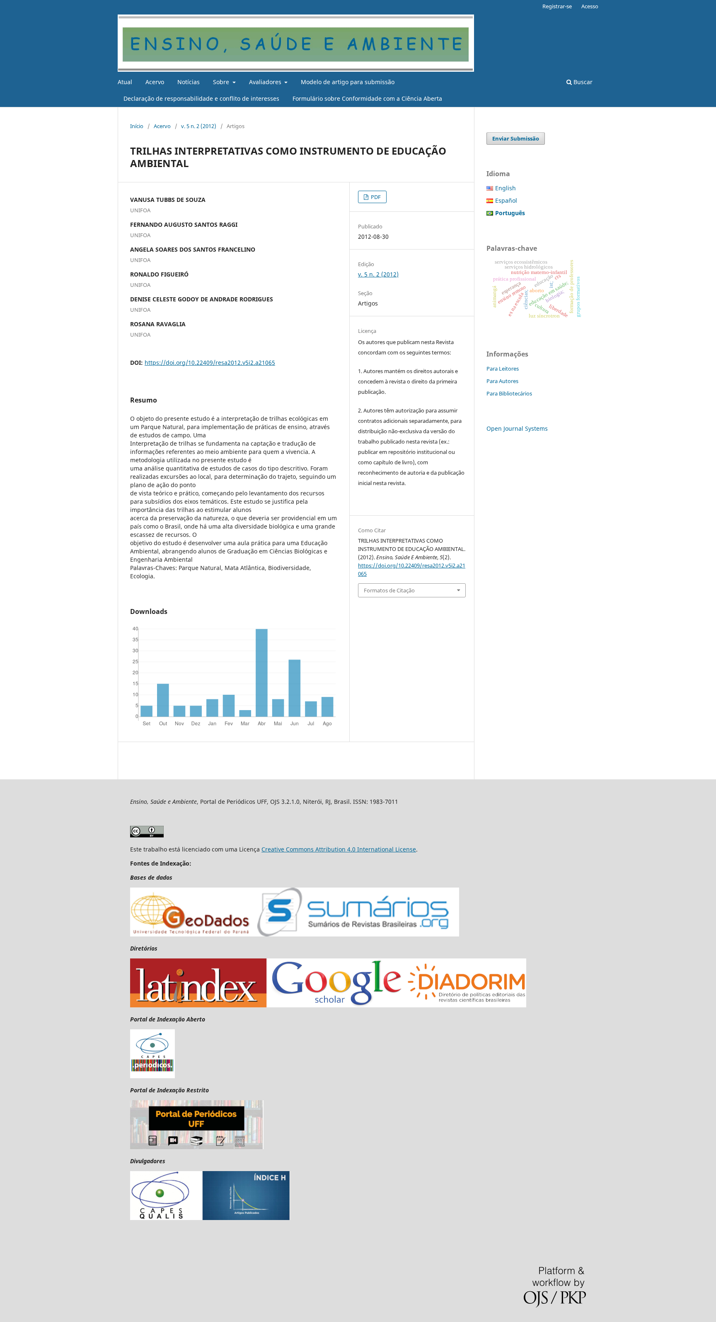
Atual (125, 82)
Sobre (222, 82)
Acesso (589, 6)
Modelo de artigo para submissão (347, 82)
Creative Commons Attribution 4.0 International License (338, 849)
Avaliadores (266, 82)
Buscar (582, 82)
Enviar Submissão (515, 138)
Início (136, 126)
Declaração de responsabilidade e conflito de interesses (201, 98)
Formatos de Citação (389, 590)
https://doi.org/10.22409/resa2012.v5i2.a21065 (210, 362)
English (505, 188)
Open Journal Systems (517, 428)
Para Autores (502, 381)
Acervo (154, 82)
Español (506, 200)
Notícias (188, 82)
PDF (375, 197)
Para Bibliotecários (509, 393)
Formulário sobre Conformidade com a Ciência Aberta (367, 98)
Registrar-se (557, 6)
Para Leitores (502, 368)
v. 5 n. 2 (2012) (198, 126)
